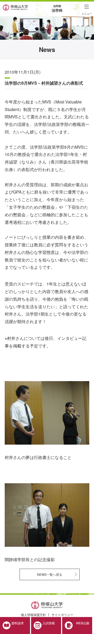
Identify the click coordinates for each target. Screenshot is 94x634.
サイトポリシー (62, 614)
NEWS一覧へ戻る (49, 574)
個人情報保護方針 (33, 614)
